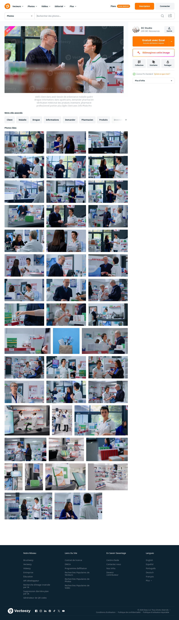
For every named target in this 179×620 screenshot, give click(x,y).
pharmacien (87, 119)
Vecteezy (27, 564)
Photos (31, 6)
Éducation (28, 576)
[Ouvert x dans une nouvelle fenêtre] (59, 611)
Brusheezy (28, 560)
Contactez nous (113, 564)
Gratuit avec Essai (153, 41)
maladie (22, 119)
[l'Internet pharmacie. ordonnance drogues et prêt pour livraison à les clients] (66, 341)
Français (150, 576)
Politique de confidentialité (129, 612)
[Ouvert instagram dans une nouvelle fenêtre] (41, 611)
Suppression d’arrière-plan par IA (36, 592)
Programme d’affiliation (76, 568)
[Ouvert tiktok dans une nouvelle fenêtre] (54, 611)
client (9, 119)
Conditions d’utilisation (105, 612)
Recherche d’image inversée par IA (36, 585)
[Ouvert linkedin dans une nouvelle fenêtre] (45, 611)
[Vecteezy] (7, 6)
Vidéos (44, 6)
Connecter (165, 6)
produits (103, 119)
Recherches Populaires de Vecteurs (77, 573)
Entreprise (28, 572)
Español (149, 564)
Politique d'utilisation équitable (156, 612)
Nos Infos (110, 568)
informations (52, 119)
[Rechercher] (162, 16)
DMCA (68, 564)
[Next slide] (123, 119)
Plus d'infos (140, 80)
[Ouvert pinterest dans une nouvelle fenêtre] (50, 611)
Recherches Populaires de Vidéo (77, 586)
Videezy (27, 568)
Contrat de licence (73, 560)
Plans (113, 6)
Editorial (59, 6)
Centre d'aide (112, 560)
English (149, 560)
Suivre (169, 31)
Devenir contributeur (112, 573)
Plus (72, 6)
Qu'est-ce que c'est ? (162, 74)
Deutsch (150, 572)
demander (70, 119)
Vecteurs (16, 6)
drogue (36, 119)
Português (151, 568)
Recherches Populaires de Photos (77, 580)
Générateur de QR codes (35, 597)
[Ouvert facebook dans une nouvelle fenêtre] (36, 611)
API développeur (31, 580)
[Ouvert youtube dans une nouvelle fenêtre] (63, 611)
